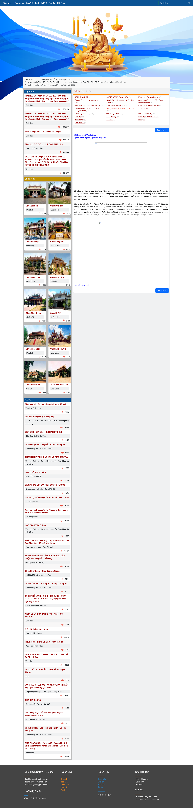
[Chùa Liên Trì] (35, 192)
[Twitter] (106, 794)
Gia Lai (29, 388)
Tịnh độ (28, 661)
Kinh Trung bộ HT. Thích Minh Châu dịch (43, 131)
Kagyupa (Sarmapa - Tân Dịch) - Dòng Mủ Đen (44, 691)
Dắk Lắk (29, 209)
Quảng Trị (30, 317)
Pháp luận (29, 752)
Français (101, 784)
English (101, 781)
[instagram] (109, 794)
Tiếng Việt (7, 3)
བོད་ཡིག (100, 787)
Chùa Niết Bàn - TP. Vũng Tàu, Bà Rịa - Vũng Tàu (46, 583)
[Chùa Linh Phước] (59, 335)
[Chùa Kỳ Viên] (59, 299)
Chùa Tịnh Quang (33, 313)
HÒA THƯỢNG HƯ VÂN (35, 472)
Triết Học (29, 168)
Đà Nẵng (30, 245)
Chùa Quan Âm (57, 277)
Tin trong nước (31, 501)
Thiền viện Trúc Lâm (59, 384)
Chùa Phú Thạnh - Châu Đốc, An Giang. (42, 571)
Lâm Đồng (55, 352)
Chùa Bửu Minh (33, 384)
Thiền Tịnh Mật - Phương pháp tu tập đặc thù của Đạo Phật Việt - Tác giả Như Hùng (47, 541)
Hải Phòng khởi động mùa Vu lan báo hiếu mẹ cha (47, 497)
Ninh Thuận (31, 281)
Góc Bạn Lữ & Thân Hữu (35, 719)
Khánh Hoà (55, 245)
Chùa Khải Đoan (33, 348)
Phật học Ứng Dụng (33, 633)
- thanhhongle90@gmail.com (36, 784)
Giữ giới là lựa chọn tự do (36, 629)
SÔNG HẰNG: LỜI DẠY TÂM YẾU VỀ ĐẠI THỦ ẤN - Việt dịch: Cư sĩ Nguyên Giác (47, 686)
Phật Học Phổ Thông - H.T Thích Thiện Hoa (44, 144)
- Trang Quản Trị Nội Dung (35, 798)
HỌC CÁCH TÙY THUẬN (35, 525)
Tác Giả (52, 3)
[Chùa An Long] (35, 228)
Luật (27, 676)
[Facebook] (103, 794)
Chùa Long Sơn (57, 241)
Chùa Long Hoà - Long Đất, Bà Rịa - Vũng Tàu (45, 444)
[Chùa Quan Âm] (59, 264)
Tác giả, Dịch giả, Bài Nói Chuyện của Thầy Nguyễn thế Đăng (47, 422)
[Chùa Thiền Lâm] (35, 264)
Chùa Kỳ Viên (56, 313)
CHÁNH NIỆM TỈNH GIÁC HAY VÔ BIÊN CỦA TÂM (46, 457)
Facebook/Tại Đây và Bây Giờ (37, 704)
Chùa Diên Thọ (56, 205)
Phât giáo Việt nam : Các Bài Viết (39, 547)
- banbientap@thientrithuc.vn (36, 778)
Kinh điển (29, 105)
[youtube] (99, 794)
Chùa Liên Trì (32, 205)
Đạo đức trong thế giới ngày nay (39, 416)
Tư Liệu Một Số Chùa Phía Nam (38, 448)
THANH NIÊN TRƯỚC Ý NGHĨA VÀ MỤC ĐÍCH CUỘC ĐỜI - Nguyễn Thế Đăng (45, 557)
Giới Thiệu (61, 3)
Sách (37, 3)
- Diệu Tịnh (139, 781)
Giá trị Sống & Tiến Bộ (34, 562)
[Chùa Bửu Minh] (35, 371)
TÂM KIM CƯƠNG (33, 700)
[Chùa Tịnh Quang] (35, 299)
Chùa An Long (32, 241)
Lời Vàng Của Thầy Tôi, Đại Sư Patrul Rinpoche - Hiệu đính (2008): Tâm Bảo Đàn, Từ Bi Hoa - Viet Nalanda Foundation (76, 82)
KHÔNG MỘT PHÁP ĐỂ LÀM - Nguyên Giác (44, 641)
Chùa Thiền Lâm (33, 277)
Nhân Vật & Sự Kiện (33, 476)
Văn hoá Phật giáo (33, 408)
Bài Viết (44, 3)
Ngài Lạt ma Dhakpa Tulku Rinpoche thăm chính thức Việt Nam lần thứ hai (46, 511)
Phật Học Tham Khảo (34, 148)
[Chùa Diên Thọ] (59, 192)
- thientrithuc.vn (141, 778)
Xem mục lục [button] (162, 130)
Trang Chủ (19, 3)
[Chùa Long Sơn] (59, 228)
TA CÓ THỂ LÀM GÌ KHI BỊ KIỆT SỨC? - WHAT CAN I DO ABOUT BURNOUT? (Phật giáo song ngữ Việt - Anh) (45, 599)
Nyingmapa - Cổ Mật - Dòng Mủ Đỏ (56, 79)
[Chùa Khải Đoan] (35, 335)
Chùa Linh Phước (58, 348)
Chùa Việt (29, 3)
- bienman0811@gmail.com (35, 781)
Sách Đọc (35, 79)
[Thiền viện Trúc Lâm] (59, 371)
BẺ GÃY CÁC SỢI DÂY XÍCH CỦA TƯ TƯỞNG (45, 485)
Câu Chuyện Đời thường (35, 435)
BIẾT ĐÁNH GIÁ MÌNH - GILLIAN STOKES (43, 432)
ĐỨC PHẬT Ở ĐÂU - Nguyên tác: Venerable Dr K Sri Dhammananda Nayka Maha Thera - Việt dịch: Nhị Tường (46, 746)
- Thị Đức (139, 784)
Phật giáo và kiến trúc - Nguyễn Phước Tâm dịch (46, 404)
